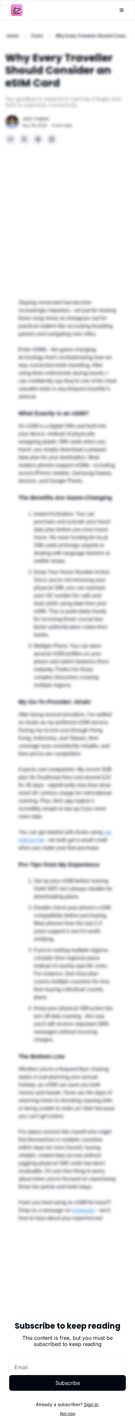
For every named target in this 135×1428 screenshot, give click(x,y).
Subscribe (67, 1383)
